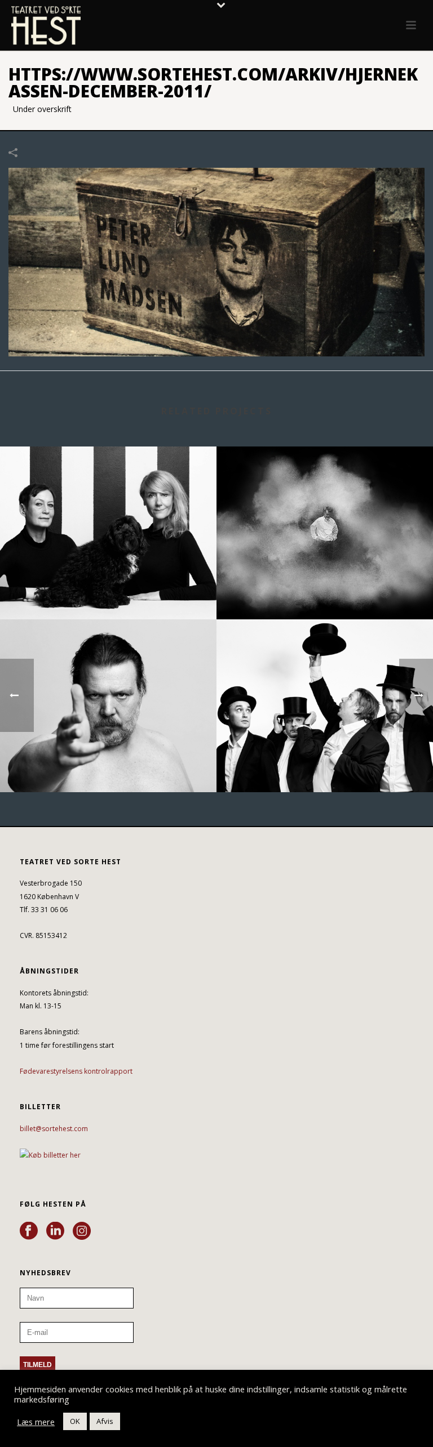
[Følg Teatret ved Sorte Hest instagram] (82, 1231)
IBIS (108, 762)
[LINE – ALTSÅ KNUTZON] (108, 492)
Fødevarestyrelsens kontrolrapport (76, 1071)
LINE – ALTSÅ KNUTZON (108, 589)
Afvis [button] (104, 1421)
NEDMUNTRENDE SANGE (325, 589)
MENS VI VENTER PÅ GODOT (325, 762)
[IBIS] (108, 665)
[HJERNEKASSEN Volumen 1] (216, 261)
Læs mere (36, 1422)
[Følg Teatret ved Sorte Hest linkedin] (55, 1231)
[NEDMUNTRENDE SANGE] (324, 492)
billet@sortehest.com (54, 1128)
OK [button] (75, 1421)
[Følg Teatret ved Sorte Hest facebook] (29, 1231)
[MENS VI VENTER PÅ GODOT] (324, 665)
